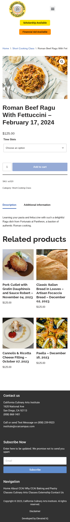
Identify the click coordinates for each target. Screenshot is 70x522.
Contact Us (57, 492)
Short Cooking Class (23, 48)
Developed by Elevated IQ (35, 518)
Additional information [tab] (37, 204)
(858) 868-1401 (11, 414)
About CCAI (17, 488)
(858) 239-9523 (46, 422)
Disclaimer (35, 511)
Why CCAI (30, 488)
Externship (44, 492)
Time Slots (9, 139)
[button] (52, 8)
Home (6, 48)
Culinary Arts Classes (25, 492)
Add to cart (40, 166)
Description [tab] (9, 204)
